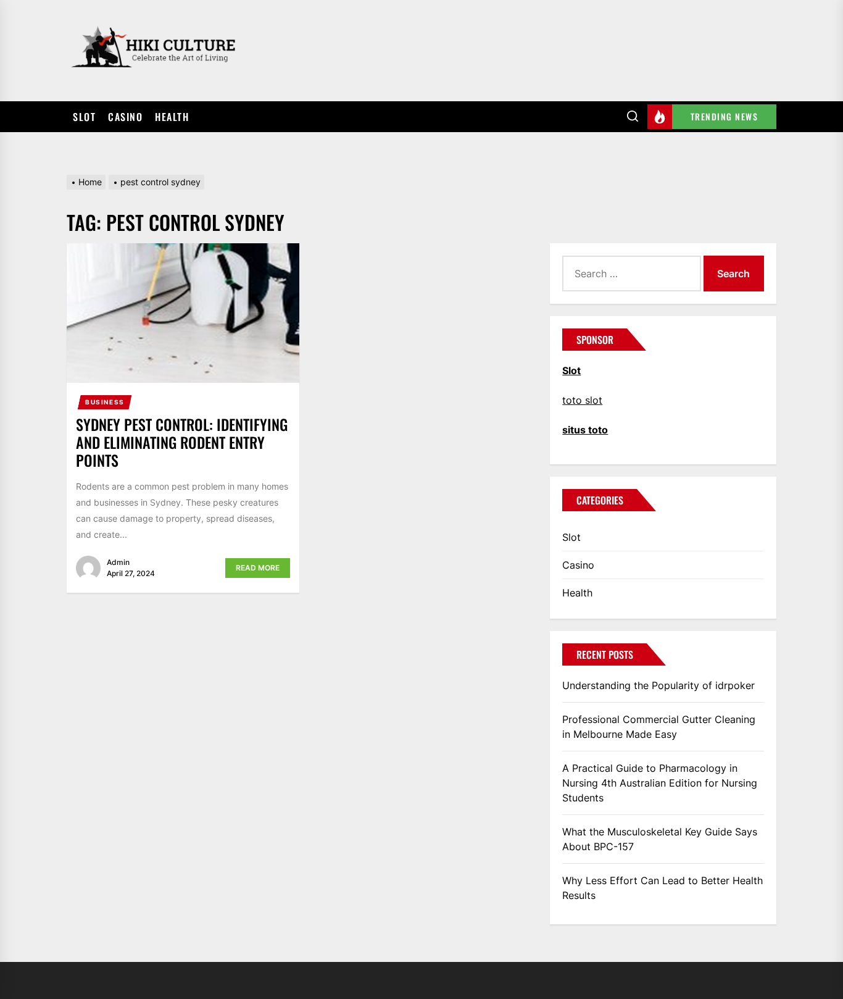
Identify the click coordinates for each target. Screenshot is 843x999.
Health (172, 117)
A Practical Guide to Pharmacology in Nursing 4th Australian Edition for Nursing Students (659, 783)
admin (118, 562)
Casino (125, 117)
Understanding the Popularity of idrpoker (658, 685)
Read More (258, 567)
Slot (84, 117)
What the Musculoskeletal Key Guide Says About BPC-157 (659, 839)
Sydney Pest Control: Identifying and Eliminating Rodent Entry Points (182, 442)
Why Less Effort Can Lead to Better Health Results (662, 887)
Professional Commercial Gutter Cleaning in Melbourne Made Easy (658, 726)
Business (105, 402)
